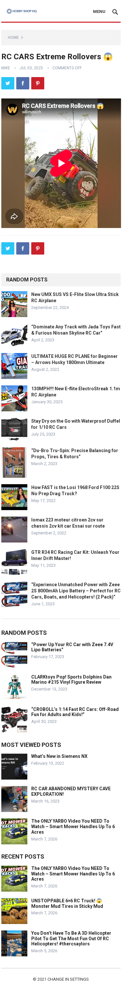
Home (13, 37)
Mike (5, 68)
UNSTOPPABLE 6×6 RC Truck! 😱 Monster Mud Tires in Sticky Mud (67, 903)
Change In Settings (68, 979)
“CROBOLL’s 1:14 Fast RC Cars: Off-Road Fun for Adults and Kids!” (75, 712)
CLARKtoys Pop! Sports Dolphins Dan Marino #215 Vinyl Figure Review (71, 679)
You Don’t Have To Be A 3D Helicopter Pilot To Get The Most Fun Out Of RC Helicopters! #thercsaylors (71, 938)
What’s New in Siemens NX (59, 756)
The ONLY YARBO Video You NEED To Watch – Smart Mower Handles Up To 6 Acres (73, 826)
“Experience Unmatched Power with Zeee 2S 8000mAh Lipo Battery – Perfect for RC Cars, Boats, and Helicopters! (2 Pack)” (76, 590)
